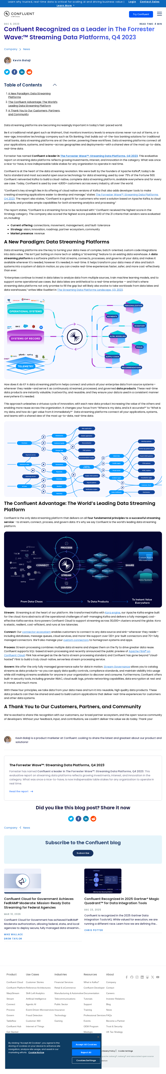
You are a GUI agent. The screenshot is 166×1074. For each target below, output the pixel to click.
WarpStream (12, 993)
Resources (90, 974)
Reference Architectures (38, 987)
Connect (10, 1004)
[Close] (98, 1037)
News (26, 49)
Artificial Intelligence (36, 998)
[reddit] (29, 72)
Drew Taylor (13, 938)
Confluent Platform (16, 987)
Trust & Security (114, 1026)
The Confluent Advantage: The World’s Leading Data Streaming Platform (32, 103)
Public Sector (61, 1004)
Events (87, 1021)
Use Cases (32, 974)
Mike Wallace (13, 934)
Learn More (64, 5)
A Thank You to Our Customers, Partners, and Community (34, 112)
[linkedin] (22, 72)
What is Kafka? (91, 982)
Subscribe (83, 853)
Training (88, 1010)
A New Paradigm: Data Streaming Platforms (29, 95)
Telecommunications (64, 998)
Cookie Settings (125, 1051)
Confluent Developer (94, 987)
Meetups (88, 1032)
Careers (110, 993)
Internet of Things (35, 1026)
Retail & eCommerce (65, 987)
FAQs (109, 1015)
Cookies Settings (86, 1060)
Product (11, 974)
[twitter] (7, 72)
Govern (10, 1015)
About (110, 974)
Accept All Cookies (86, 1044)
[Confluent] (19, 14)
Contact (110, 987)
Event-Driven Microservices (40, 1010)
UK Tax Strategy (114, 1032)
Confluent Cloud (14, 982)
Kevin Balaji (22, 60)
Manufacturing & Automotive (68, 993)
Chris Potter (93, 930)
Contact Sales (150, 1)
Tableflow (11, 1021)
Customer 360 (33, 1021)
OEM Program (91, 1026)
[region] (53, 1051)
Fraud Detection (34, 1015)
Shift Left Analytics (35, 993)
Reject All (86, 1052)
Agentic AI (31, 1004)
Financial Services (63, 982)
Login (132, 1)
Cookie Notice (36, 1052)
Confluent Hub (13, 1026)
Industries (60, 974)
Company (10, 49)
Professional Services (95, 1015)
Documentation (91, 993)
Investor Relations (115, 998)
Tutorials (88, 998)
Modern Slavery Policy (105, 1051)
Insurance (59, 1010)
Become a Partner (115, 1021)
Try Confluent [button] (141, 14)
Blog (108, 1004)
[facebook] (14, 72)
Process (10, 1010)
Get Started (12, 1032)
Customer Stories (35, 982)
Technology (60, 1015)
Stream (10, 998)
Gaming (58, 1021)
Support (88, 1004)
